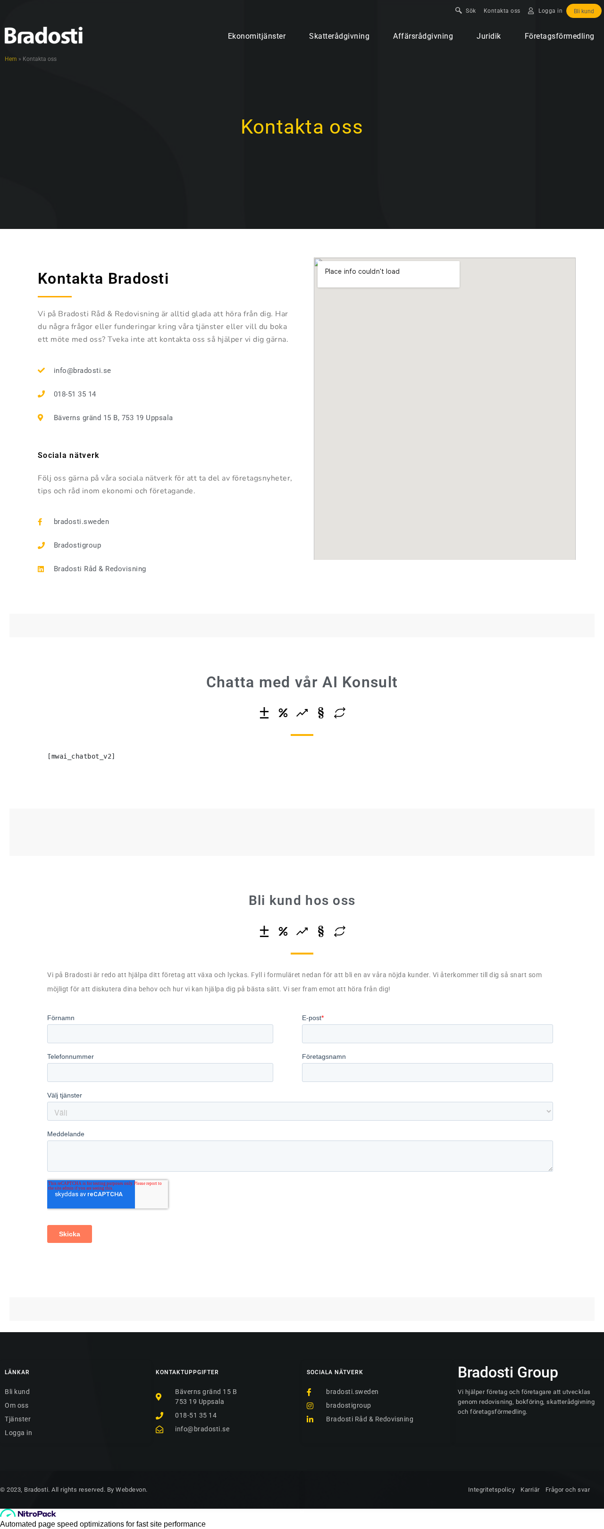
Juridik (489, 36)
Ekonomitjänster (257, 36)
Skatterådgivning (339, 36)
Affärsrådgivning (423, 36)
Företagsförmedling (560, 36)
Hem (11, 59)
